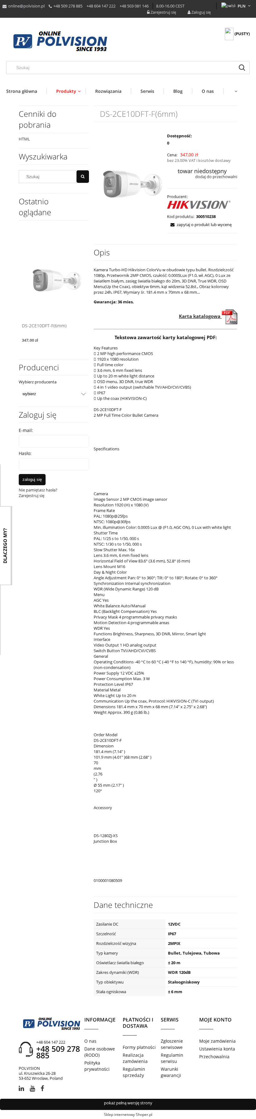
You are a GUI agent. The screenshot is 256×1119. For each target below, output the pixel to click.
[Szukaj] (242, 67)
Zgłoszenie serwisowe (172, 1044)
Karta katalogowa (200, 316)
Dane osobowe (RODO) (99, 1052)
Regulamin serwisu (172, 1058)
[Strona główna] (60, 41)
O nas (90, 1041)
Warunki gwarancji (171, 1072)
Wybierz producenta (38, 382)
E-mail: (26, 430)
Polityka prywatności (97, 1066)
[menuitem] (26, 91)
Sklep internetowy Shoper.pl (128, 1114)
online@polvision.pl (26, 6)
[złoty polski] (242, 6)
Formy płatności (139, 1047)
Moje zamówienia (217, 1041)
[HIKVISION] (199, 206)
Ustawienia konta (217, 1049)
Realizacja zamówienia (135, 1058)
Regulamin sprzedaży (134, 1072)
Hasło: (25, 453)
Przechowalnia (214, 1057)
